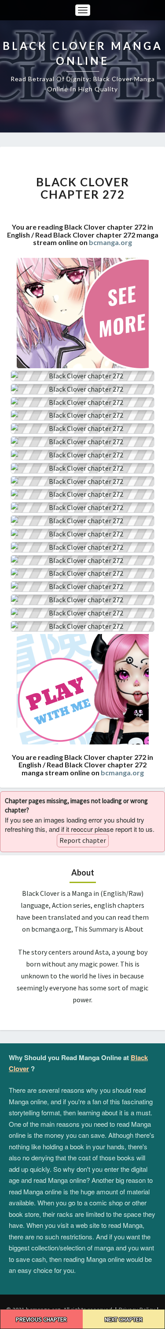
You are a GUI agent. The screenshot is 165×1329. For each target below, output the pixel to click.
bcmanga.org (110, 242)
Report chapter (82, 840)
